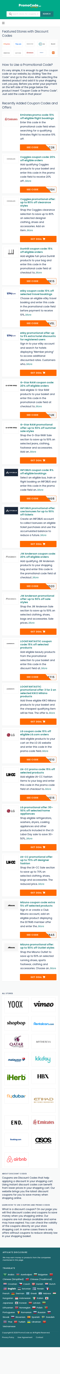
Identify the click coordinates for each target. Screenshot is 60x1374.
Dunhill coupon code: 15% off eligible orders (36, 250)
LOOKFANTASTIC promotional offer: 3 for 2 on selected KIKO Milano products (38, 691)
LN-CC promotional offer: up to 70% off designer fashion (36, 860)
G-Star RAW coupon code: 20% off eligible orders (37, 384)
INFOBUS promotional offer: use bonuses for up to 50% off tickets (37, 511)
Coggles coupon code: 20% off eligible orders (37, 158)
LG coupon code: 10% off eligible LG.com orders (35, 732)
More (28, 181)
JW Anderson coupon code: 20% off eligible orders (38, 555)
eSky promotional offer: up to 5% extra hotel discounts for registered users (38, 336)
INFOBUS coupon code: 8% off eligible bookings (37, 471)
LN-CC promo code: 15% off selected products (37, 770)
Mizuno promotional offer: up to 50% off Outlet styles (37, 946)
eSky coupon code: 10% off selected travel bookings (37, 292)
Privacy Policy (8, 1337)
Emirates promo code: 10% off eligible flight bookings (37, 116)
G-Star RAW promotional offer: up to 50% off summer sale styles (38, 428)
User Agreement (25, 1337)
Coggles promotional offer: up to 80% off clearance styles (37, 202)
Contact (39, 1337)
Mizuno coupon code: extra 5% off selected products (37, 904)
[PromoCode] (30, 6)
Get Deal (37, 239)
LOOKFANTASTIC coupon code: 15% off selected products (36, 645)
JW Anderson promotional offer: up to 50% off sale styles (37, 599)
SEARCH (47, 14)
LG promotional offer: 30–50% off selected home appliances (36, 811)
